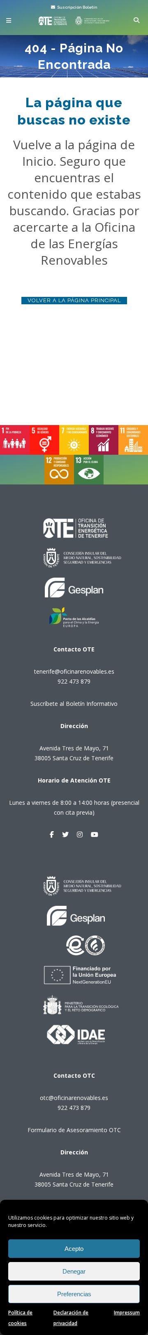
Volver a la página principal (74, 300)
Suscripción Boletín (76, 7)
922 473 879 (74, 681)
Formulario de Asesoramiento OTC (74, 1130)
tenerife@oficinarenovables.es (74, 671)
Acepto (74, 1248)
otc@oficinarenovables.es (74, 1098)
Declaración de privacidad (70, 1318)
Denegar (74, 1271)
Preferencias (74, 1293)
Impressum (127, 1312)
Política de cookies (20, 1318)
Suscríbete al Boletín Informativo (74, 703)
